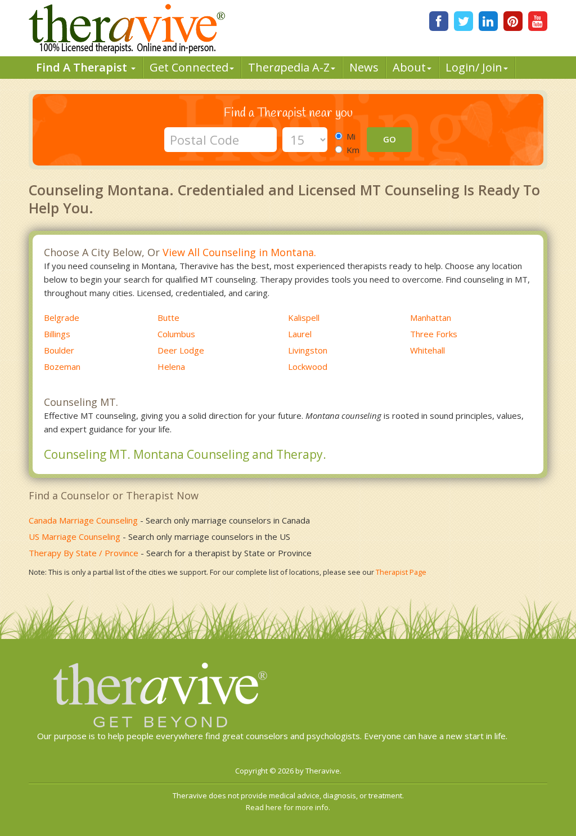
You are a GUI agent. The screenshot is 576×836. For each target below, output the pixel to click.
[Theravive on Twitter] (463, 21)
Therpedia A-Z (289, 67)
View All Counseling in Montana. (239, 252)
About (409, 67)
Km (352, 149)
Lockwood (307, 366)
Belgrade (61, 317)
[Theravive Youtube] (537, 21)
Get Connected (189, 67)
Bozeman (62, 366)
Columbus (176, 333)
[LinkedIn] (488, 21)
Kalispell (304, 317)
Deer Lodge (181, 350)
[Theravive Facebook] (438, 21)
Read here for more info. (288, 807)
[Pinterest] (513, 21)
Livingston (307, 350)
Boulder (59, 350)
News (364, 67)
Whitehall (427, 350)
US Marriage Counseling (74, 536)
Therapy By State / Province (83, 552)
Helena (171, 366)
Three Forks (433, 333)
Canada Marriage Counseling (83, 520)
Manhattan (430, 317)
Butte (168, 317)
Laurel (300, 333)
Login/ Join (474, 67)
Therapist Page (401, 572)
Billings (57, 333)
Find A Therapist (83, 67)
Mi (351, 136)
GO (389, 139)
